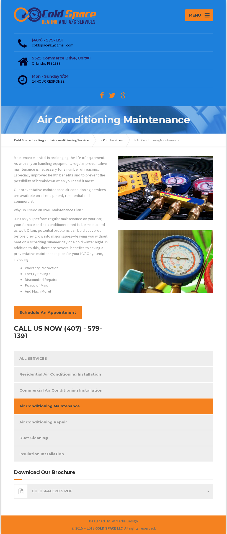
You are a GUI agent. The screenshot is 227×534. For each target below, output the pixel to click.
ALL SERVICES (33, 358)
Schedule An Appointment (47, 312)
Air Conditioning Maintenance (49, 406)
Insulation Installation (41, 454)
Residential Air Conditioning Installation (60, 374)
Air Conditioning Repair (43, 422)
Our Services (113, 140)
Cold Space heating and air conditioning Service (51, 140)
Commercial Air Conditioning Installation (60, 390)
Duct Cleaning (33, 438)
